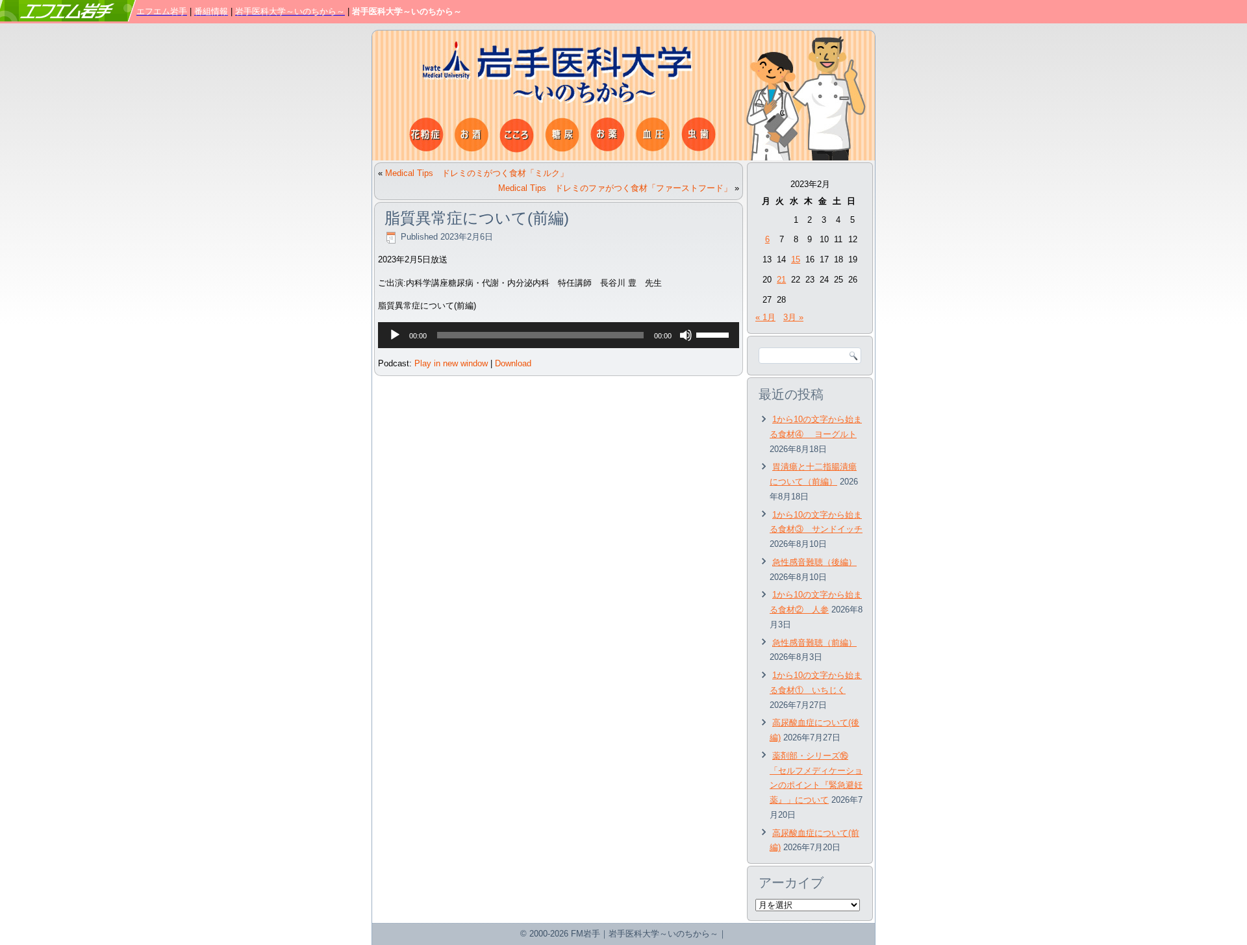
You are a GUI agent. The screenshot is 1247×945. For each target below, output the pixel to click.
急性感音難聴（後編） (814, 562)
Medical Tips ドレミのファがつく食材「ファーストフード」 (615, 188)
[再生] (394, 335)
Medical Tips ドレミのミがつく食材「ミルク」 (476, 173)
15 (795, 259)
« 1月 (765, 317)
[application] (558, 335)
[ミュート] (685, 335)
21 (781, 279)
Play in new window (451, 363)
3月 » (793, 317)
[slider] (714, 334)
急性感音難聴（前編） (814, 643)
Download (513, 363)
